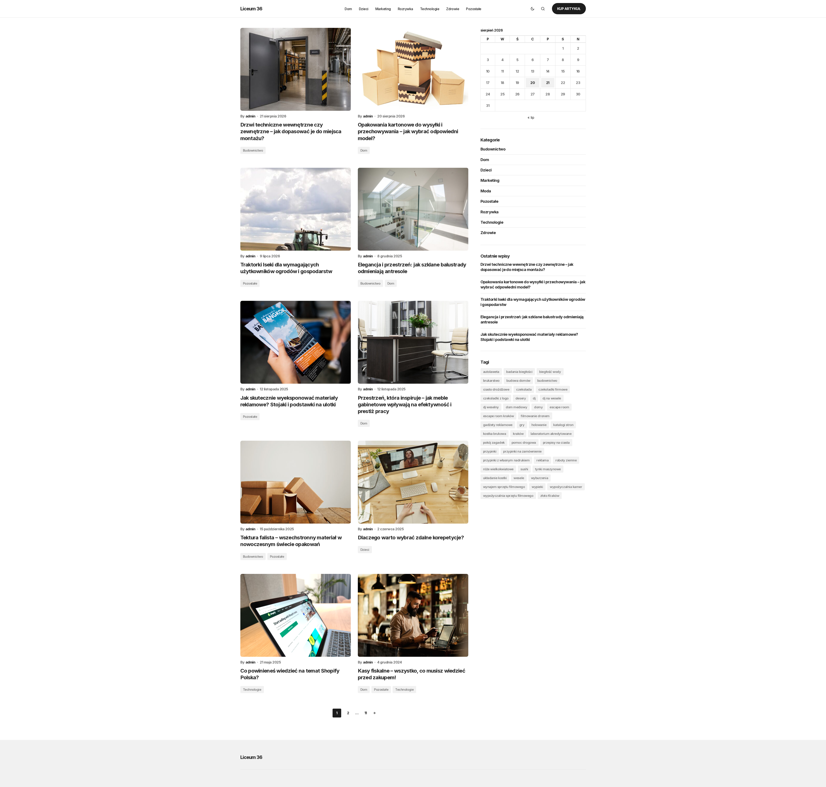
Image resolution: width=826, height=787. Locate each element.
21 (547, 83)
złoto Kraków (549, 495)
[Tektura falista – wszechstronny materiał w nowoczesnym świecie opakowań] (295, 482)
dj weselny (491, 407)
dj (534, 398)
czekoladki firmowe (552, 389)
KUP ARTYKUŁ (569, 8)
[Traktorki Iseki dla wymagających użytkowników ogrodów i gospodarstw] (295, 209)
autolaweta (491, 371)
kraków (518, 433)
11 (366, 713)
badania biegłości (519, 371)
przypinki (489, 451)
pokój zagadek (494, 442)
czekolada (523, 389)
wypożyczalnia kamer (566, 487)
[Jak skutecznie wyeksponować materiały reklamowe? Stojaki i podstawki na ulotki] (295, 342)
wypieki (537, 487)
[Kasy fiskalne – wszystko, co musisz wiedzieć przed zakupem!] (413, 615)
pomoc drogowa (524, 442)
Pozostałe (250, 283)
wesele (519, 478)
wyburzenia (539, 478)
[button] (532, 8)
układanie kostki (495, 478)
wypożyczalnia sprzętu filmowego (508, 495)
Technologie (252, 689)
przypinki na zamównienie (522, 451)
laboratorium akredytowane (551, 433)
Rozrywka (489, 212)
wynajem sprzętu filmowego (504, 487)
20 (532, 83)
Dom (363, 150)
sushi (524, 469)
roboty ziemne (566, 460)
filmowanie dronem (535, 416)
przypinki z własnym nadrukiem (506, 460)
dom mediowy (516, 407)
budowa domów (518, 380)
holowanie (539, 425)
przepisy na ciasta (556, 442)
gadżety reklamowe (497, 425)
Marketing (489, 180)
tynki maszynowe (548, 469)
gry (522, 425)
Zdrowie (488, 232)
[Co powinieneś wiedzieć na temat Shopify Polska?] (295, 615)
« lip (531, 117)
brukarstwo (491, 380)
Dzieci (364, 550)
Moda (485, 191)
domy (538, 407)
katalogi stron (563, 425)
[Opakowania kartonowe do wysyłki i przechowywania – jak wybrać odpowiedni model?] (413, 69)
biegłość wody (550, 371)
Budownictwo (253, 150)
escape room (559, 407)
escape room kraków (498, 416)
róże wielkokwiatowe (498, 469)
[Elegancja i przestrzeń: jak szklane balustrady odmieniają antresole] (413, 209)
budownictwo (547, 380)
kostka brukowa (494, 433)
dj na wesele (551, 398)
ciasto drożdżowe (496, 389)
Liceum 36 (251, 8)
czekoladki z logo (496, 398)
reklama (542, 460)
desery (520, 398)
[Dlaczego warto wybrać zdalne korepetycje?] (413, 482)
